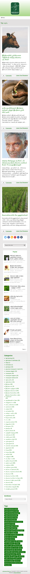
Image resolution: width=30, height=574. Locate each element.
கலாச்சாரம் (8, 406)
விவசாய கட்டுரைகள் (11, 469)
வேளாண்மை (8, 565)
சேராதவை (8, 426)
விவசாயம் (8, 473)
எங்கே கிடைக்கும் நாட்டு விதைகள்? (16, 297)
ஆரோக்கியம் (9, 382)
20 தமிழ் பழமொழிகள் (15, 330)
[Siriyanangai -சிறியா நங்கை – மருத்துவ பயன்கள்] (6, 288)
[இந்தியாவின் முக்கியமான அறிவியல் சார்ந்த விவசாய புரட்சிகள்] (15, 40)
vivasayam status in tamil (11, 526)
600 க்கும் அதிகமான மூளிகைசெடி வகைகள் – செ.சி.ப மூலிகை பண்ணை (16, 257)
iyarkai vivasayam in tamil (11, 511)
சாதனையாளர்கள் (10, 422)
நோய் (20, 547)
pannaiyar (8, 367)
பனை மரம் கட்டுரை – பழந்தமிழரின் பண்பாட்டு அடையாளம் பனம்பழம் (16, 319)
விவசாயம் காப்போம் (11, 476)
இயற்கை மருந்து (19, 534)
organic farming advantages (12, 513)
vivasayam (8, 373)
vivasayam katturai (11, 377)
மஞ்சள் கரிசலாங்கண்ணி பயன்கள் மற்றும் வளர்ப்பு (16, 307)
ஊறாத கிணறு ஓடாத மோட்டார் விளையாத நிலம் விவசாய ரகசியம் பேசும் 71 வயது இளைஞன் (14, 163)
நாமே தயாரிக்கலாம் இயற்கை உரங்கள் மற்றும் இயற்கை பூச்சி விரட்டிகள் (13, 110)
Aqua (7, 362)
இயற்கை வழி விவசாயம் (10, 537)
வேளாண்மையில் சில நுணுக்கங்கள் (15, 215)
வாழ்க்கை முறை (10, 467)
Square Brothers (17, 572)
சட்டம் (7, 419)
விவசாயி (8, 482)
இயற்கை (8, 384)
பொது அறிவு (9, 452)
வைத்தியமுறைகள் (10, 489)
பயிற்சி (6, 552)
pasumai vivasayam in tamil (13, 369)
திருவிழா (8, 428)
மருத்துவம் (8, 456)
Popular (15, 251)
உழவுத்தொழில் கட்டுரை (11, 400)
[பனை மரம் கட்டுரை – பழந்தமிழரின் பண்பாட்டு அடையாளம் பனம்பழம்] (6, 320)
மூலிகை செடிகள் (10, 461)
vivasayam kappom (11, 375)
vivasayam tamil (9, 530)
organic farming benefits (11, 515)
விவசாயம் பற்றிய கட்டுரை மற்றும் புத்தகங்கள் (16, 276)
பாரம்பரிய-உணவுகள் (11, 445)
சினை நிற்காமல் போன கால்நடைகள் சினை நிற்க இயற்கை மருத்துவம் (16, 340)
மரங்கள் (8, 454)
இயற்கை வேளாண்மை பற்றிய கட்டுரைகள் (13, 395)
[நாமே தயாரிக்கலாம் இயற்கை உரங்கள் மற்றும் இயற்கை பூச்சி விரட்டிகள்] (15, 92)
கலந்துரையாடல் (10, 402)
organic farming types (10, 519)
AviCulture (8, 364)
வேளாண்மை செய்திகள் (12, 484)
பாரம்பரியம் (22, 552)
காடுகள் (8, 409)
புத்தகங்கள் (8, 448)
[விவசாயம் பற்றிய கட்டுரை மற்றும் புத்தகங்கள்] (6, 278)
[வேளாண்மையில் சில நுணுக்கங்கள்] (15, 200)
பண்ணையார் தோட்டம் (6, 571)
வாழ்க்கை (8, 465)
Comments (9, 75)
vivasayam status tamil (10, 528)
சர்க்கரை (7, 547)
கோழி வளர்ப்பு (9, 417)
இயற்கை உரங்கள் (9, 534)
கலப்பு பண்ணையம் (10, 404)
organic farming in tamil (11, 517)
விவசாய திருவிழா (9, 560)
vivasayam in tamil (9, 524)
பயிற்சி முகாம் (9, 437)
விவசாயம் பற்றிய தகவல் (12, 480)
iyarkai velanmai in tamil (11, 509)
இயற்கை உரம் (9, 386)
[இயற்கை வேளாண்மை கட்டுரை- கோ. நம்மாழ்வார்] (6, 268)
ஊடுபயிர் (20, 541)
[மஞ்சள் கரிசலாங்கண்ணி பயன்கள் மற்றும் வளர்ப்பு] (6, 308)
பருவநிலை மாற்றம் (10, 439)
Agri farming (9, 358)
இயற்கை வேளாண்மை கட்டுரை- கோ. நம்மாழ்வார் (16, 266)
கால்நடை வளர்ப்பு (10, 413)
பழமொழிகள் (9, 441)
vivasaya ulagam (10, 371)
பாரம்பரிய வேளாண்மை (10, 554)
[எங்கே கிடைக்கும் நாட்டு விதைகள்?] (6, 298)
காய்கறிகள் (8, 411)
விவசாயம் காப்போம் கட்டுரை (13, 478)
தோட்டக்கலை (14, 547)
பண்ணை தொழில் (9, 550)
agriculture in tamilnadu (12, 360)
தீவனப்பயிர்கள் (9, 430)
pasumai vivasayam (10, 521)
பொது (7, 450)
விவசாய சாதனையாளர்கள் (12, 471)
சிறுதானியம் (9, 424)
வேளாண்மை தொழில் (11, 486)
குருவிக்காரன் (9, 415)
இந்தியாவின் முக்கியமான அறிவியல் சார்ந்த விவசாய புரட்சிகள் (11, 57)
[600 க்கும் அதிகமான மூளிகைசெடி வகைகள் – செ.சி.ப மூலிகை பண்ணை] (6, 257)
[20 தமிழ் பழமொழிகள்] (6, 332)
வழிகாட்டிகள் (9, 463)
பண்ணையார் (9, 435)
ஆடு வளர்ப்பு (9, 380)
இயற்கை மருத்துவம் (11, 388)
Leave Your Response (22, 75)
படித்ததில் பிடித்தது (10, 432)
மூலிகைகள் (21, 556)
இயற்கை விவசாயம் (11, 390)
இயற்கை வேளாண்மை (11, 392)
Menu (3, 17)
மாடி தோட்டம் (9, 458)
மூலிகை (14, 556)
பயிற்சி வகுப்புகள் (14, 552)
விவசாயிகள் (19, 563)
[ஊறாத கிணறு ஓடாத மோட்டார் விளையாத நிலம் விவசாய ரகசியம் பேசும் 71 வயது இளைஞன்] (15, 145)
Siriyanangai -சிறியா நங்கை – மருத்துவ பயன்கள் (17, 286)
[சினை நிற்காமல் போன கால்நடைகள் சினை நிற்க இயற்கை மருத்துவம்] (6, 340)
